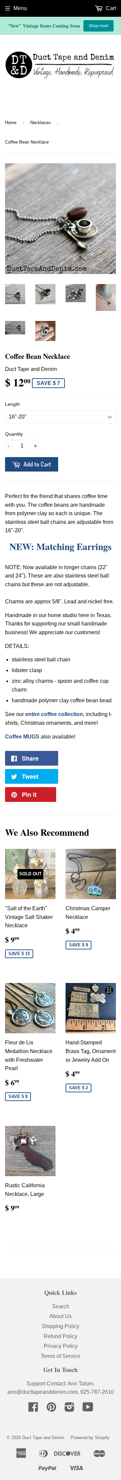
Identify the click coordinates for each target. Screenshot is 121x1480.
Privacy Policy (61, 1346)
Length (12, 404)
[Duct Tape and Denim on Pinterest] (51, 1409)
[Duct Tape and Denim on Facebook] (33, 1409)
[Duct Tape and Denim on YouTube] (88, 1409)
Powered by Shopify (90, 1437)
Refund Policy (60, 1336)
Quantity (14, 434)
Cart (110, 8)
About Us (60, 1316)
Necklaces (40, 122)
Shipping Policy (60, 1326)
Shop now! (98, 25)
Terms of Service (60, 1356)
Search (60, 1306)
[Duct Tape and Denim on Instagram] (70, 1409)
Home (10, 122)
